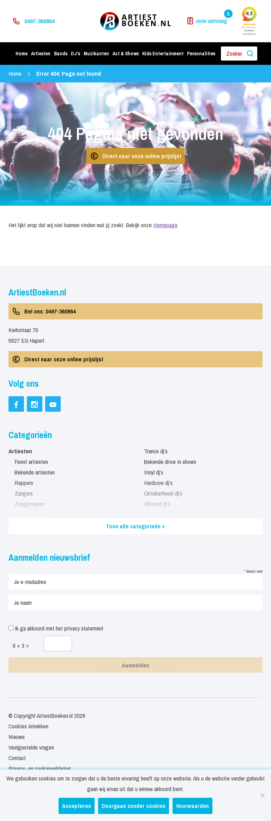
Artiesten (40, 53)
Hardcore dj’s (158, 483)
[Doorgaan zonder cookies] (262, 795)
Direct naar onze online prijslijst (141, 156)
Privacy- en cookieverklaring (39, 768)
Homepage (165, 225)
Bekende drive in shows (170, 462)
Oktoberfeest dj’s (163, 493)
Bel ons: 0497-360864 (50, 311)
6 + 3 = (21, 645)
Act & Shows (126, 53)
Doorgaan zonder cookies (133, 806)
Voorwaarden (192, 806)
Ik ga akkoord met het (58, 628)
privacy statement (83, 628)
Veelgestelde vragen (31, 747)
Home (22, 53)
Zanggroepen (29, 504)
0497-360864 (39, 21)
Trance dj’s (156, 451)
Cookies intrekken (28, 726)
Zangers (23, 493)
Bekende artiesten (34, 472)
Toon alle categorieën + (135, 526)
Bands (60, 53)
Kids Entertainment (162, 53)
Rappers (23, 483)
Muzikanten (96, 53)
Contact (17, 758)
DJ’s (75, 53)
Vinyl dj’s (153, 472)
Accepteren (76, 806)
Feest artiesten (31, 462)
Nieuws (16, 737)
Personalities (201, 53)
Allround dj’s (157, 504)
